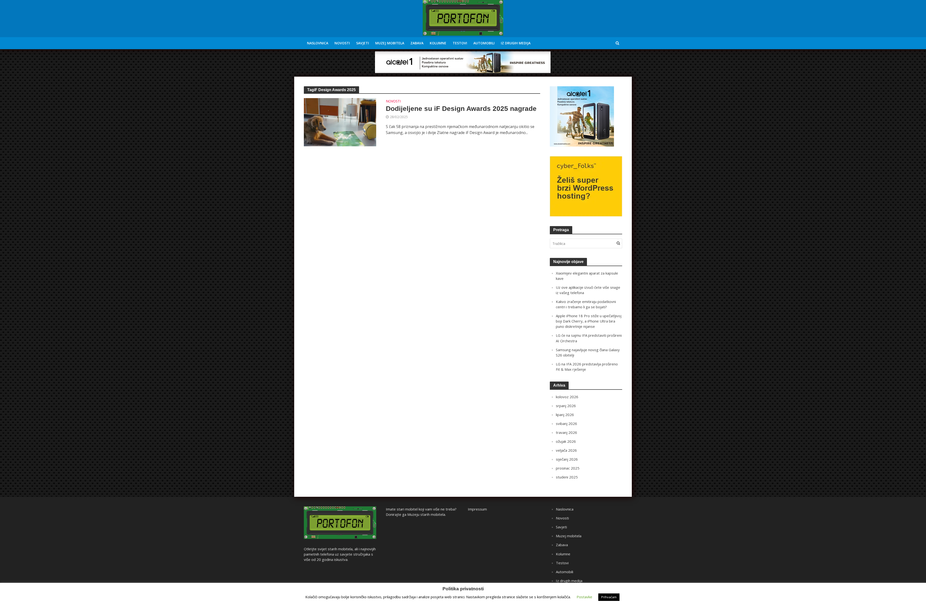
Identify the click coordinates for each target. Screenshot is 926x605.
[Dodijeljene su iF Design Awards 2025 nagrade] (340, 121)
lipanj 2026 (565, 414)
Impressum (477, 509)
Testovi (460, 43)
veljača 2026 (566, 450)
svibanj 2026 (566, 423)
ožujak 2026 (566, 441)
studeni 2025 (567, 477)
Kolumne (438, 43)
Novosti (342, 43)
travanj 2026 (566, 432)
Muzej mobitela (389, 43)
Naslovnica (317, 43)
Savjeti (362, 43)
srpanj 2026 (566, 405)
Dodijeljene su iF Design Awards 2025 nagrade (461, 108)
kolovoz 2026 (567, 396)
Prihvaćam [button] (609, 597)
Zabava (416, 43)
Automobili (484, 43)
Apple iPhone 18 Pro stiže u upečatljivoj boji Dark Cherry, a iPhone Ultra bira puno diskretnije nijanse (588, 321)
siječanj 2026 (567, 459)
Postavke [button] (584, 596)
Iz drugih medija (516, 43)
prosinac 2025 (567, 468)
